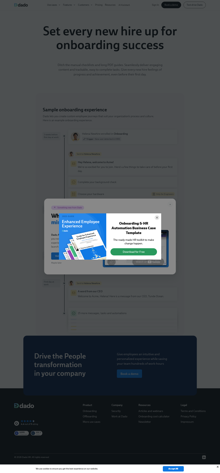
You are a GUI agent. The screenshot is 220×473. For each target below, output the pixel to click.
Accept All (173, 469)
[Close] (157, 217)
